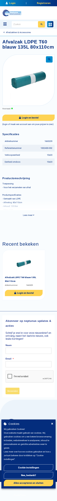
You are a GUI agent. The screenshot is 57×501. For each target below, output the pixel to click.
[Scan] (50, 24)
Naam (9, 345)
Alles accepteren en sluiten (28, 483)
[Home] (11, 12)
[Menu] (5, 24)
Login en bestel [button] (29, 117)
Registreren (44, 3)
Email (10, 358)
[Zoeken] (41, 24)
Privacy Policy (19, 495)
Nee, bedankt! (28, 475)
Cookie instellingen (28, 467)
